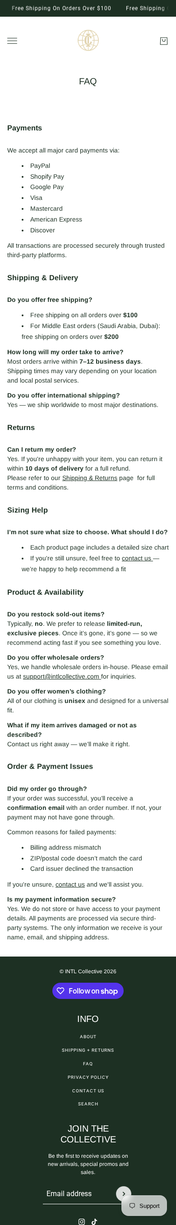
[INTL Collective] (88, 41)
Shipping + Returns (88, 1050)
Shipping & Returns (89, 477)
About (88, 1036)
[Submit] (123, 1194)
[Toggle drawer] (12, 41)
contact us (137, 558)
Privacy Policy (88, 1077)
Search (88, 1103)
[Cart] (164, 41)
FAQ (88, 1063)
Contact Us (88, 1090)
